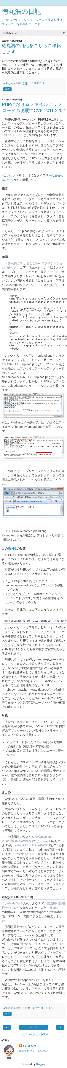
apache (23, 689)
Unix (17, 984)
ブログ (30, 926)
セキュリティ (29, 813)
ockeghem (29, 1045)
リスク (42, 813)
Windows (41, 698)
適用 (41, 884)
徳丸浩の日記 (21, 11)
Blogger (40, 1064)
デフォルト (9, 702)
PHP (8, 119)
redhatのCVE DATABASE (31, 845)
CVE (35, 244)
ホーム (33, 1027)
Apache (13, 668)
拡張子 (6, 220)
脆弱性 (57, 244)
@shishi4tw (12, 903)
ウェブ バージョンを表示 (33, 1034)
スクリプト (54, 203)
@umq (54, 907)
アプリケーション (32, 220)
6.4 (44, 841)
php (38, 276)
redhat (42, 849)
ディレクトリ (35, 212)
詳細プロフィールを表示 (33, 1051)
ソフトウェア (43, 879)
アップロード (29, 123)
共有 (7, 89)
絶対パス (37, 554)
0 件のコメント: (41, 83)
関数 (19, 969)
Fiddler (15, 422)
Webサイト (9, 676)
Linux (24, 984)
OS (16, 965)
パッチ (33, 884)
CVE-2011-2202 (12, 135)
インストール (39, 681)
